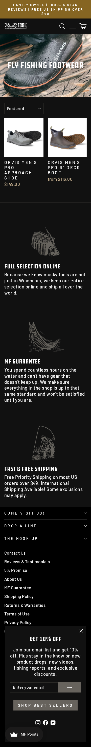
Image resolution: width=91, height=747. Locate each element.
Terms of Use (17, 613)
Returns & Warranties (25, 605)
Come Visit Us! (25, 513)
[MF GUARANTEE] (45, 331)
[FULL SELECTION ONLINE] (45, 236)
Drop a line (20, 525)
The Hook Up (21, 538)
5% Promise (15, 570)
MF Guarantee (17, 587)
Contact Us (15, 552)
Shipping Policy (19, 596)
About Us (13, 578)
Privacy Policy (17, 622)
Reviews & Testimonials (27, 561)
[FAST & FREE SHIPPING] (45, 438)
